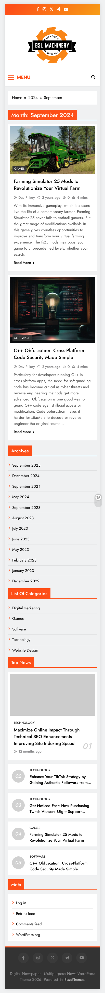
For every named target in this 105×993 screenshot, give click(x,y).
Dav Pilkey (26, 197)
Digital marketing (26, 608)
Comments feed (29, 924)
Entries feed (25, 913)
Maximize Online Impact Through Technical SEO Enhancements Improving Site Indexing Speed (47, 737)
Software (22, 338)
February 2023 (24, 560)
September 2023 (26, 507)
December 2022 (26, 581)
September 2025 (26, 465)
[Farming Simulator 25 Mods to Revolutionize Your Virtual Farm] (52, 150)
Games (19, 168)
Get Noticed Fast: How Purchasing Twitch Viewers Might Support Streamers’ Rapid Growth (59, 811)
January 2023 (23, 570)
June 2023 (20, 539)
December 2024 (26, 476)
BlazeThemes (74, 979)
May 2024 (20, 497)
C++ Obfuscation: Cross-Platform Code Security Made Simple (49, 354)
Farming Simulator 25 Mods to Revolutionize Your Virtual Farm (47, 185)
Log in (21, 903)
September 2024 (26, 486)
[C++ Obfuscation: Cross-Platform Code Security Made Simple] (52, 310)
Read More (22, 262)
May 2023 (20, 549)
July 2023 (20, 528)
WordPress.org (28, 935)
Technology (21, 639)
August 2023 (23, 518)
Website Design (25, 650)
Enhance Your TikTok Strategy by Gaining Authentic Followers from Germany (59, 782)
